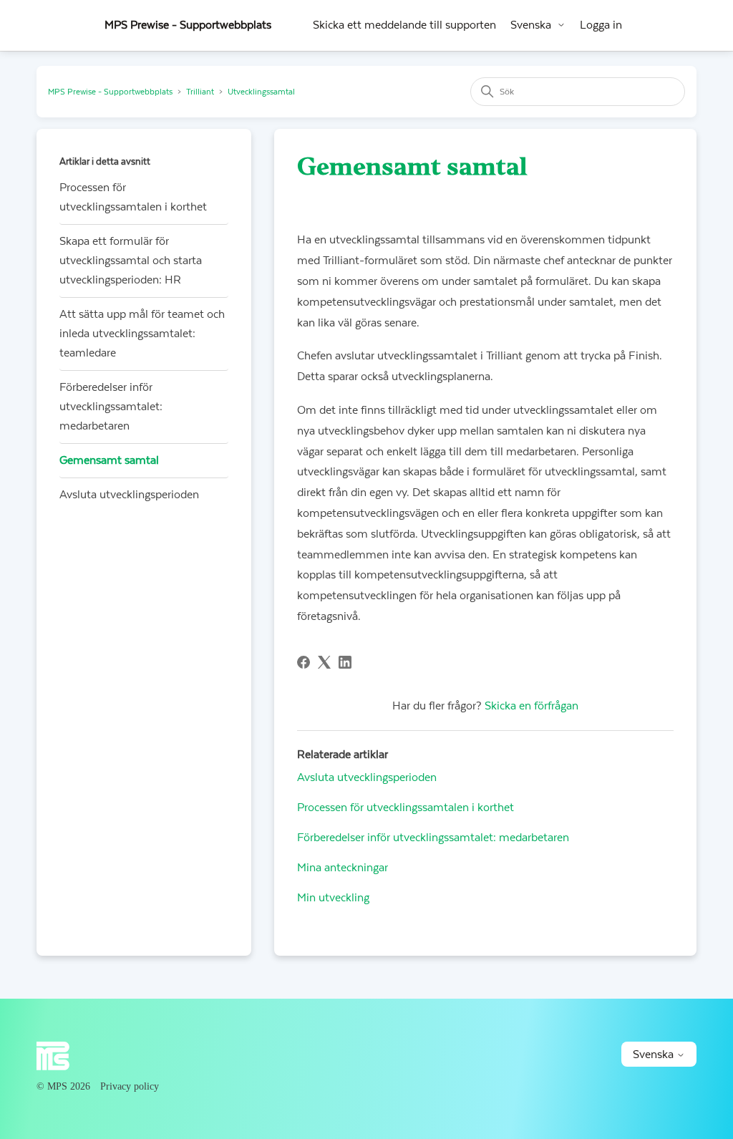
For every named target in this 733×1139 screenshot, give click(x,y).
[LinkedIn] (345, 662)
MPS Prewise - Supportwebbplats (110, 92)
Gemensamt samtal (109, 460)
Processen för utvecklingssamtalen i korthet (133, 197)
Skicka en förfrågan (531, 705)
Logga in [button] (601, 25)
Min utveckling (333, 897)
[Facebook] (303, 662)
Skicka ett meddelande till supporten (404, 25)
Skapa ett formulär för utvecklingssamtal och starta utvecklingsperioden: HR (130, 260)
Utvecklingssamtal (261, 92)
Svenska (530, 25)
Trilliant (200, 92)
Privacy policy (129, 1086)
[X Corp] (324, 662)
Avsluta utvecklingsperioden (129, 494)
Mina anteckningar (342, 867)
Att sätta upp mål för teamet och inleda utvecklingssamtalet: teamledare (142, 333)
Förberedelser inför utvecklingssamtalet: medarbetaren (110, 406)
